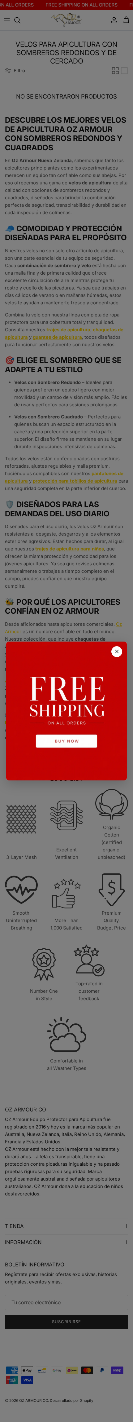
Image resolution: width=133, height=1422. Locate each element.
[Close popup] (116, 651)
